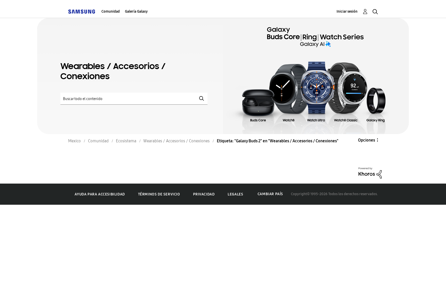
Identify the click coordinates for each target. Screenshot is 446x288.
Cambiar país (270, 194)
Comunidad (110, 11)
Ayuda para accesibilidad (100, 194)
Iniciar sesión (347, 11)
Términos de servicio (159, 194)
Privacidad (203, 194)
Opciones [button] (366, 140)
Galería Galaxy (136, 11)
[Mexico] (81, 11)
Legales (235, 194)
